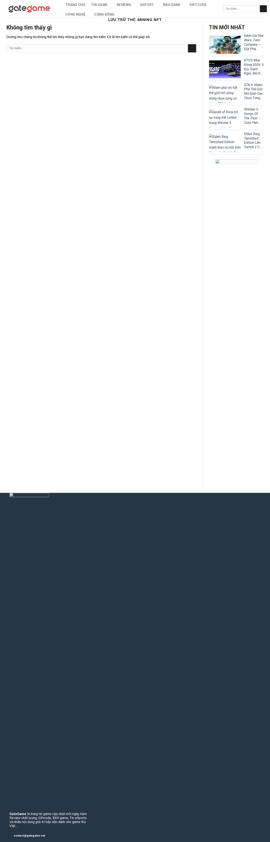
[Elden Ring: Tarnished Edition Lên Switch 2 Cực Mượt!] (225, 143)
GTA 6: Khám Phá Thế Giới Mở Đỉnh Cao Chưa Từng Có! (253, 91)
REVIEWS (124, 5)
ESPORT (147, 5)
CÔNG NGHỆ (75, 14)
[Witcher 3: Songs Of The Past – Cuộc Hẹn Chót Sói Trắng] (225, 118)
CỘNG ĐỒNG (104, 14)
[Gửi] (263, 8)
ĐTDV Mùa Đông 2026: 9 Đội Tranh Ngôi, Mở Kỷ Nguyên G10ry (254, 67)
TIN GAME (99, 5)
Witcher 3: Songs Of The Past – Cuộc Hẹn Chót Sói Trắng (252, 116)
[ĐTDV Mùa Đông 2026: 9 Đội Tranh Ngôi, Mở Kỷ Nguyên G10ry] (225, 69)
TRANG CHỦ (75, 5)
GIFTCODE (198, 5)
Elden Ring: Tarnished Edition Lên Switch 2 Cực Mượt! (253, 140)
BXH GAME (172, 5)
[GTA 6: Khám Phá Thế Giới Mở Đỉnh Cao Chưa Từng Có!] (225, 94)
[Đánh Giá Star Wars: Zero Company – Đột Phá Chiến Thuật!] (225, 45)
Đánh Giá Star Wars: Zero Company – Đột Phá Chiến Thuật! (254, 42)
